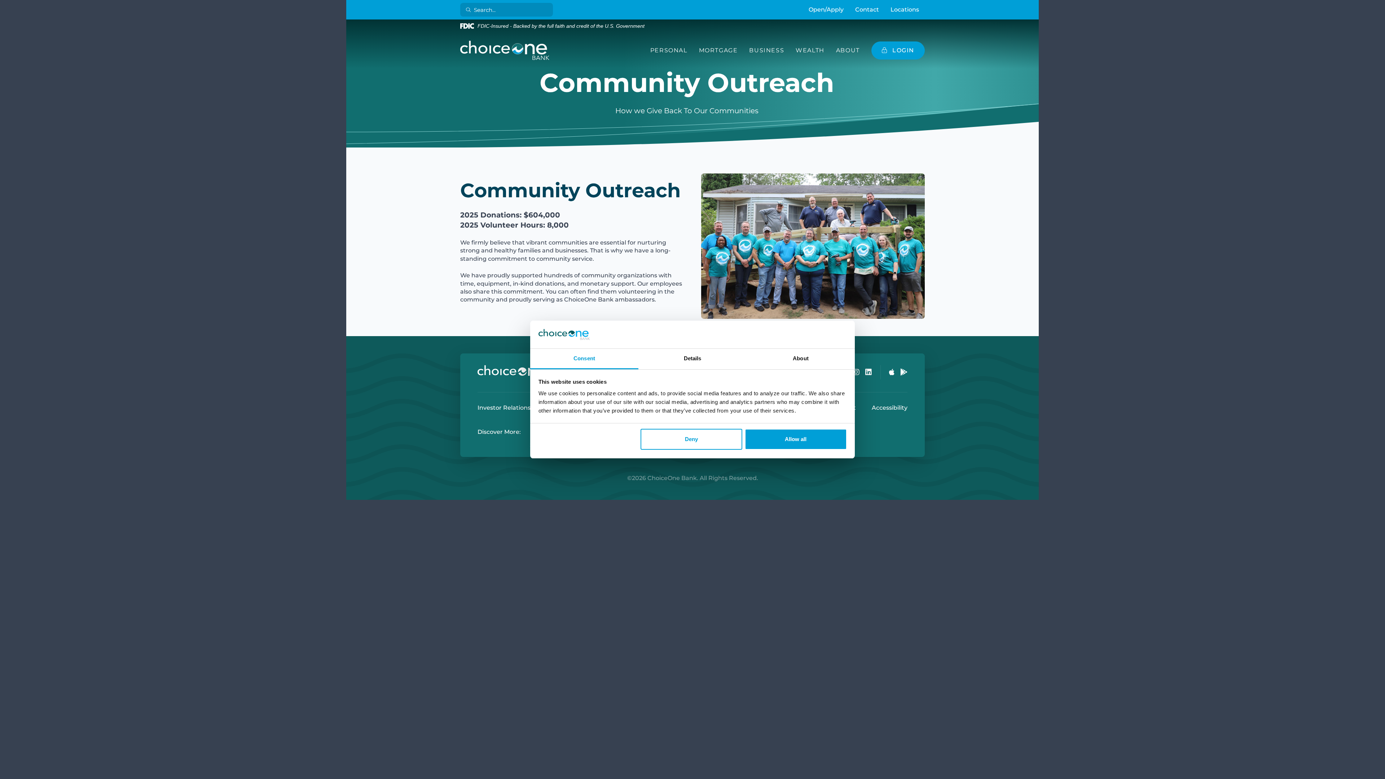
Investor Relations (504, 407)
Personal (668, 50)
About (848, 50)
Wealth (810, 50)
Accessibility (889, 407)
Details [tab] (693, 358)
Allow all (795, 439)
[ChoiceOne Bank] (505, 50)
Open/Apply (826, 9)
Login (5, 773)
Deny (691, 439)
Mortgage (718, 50)
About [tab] (801, 358)
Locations (905, 9)
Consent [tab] (584, 358)
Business (766, 50)
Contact (867, 9)
